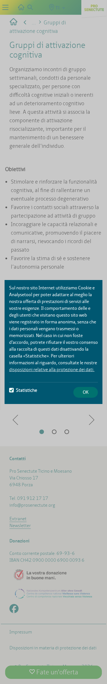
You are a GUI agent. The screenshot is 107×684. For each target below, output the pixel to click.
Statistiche (26, 390)
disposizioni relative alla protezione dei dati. (51, 369)
